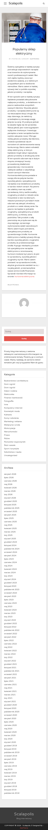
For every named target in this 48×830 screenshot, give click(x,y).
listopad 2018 (10, 790)
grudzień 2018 (10, 786)
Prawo (7, 435)
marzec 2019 (10, 776)
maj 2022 (8, 647)
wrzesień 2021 (10, 674)
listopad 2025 (10, 505)
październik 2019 (11, 752)
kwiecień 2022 (10, 650)
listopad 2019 (10, 749)
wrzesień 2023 (10, 593)
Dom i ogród (9, 384)
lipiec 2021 (9, 681)
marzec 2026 (10, 491)
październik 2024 (11, 549)
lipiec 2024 (9, 559)
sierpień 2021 (10, 678)
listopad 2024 (10, 545)
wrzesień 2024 (10, 552)
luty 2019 (8, 779)
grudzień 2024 (10, 542)
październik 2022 (11, 630)
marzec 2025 (10, 532)
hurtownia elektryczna (24, 276)
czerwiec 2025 (10, 521)
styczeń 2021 (10, 701)
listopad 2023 (10, 586)
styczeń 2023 (10, 620)
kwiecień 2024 (10, 569)
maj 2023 (8, 606)
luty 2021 (8, 698)
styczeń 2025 (10, 538)
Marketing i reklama (13, 421)
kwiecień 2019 (10, 773)
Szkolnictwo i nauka (12, 452)
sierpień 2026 (10, 474)
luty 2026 (8, 494)
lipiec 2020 (9, 722)
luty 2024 (8, 576)
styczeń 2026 (10, 498)
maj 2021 (8, 688)
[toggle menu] (5, 3)
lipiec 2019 (9, 762)
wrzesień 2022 (10, 633)
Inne (6, 404)
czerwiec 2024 (10, 562)
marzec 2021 (10, 695)
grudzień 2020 (10, 705)
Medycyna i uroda (12, 425)
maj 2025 (8, 525)
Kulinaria (8, 415)
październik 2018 (11, 793)
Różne (7, 438)
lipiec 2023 (9, 600)
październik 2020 (11, 712)
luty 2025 (8, 535)
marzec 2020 (10, 735)
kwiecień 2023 (10, 610)
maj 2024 (8, 566)
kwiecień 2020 (10, 732)
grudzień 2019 (10, 745)
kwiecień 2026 (10, 488)
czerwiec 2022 (10, 644)
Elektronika (34, 59)
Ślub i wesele (9, 445)
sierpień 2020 (10, 718)
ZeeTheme (24, 828)
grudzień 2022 (10, 623)
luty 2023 (8, 617)
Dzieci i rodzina (10, 391)
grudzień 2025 (10, 501)
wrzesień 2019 (10, 756)
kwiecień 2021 (10, 691)
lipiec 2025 (9, 518)
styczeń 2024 (10, 579)
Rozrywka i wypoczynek (14, 442)
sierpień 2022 (10, 637)
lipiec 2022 (9, 640)
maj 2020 (8, 728)
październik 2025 (11, 508)
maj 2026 (8, 484)
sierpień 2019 (10, 759)
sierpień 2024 (10, 555)
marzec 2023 (10, 613)
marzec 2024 (10, 572)
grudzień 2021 (10, 664)
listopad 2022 (10, 627)
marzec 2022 (10, 654)
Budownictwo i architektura (16, 381)
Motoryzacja (9, 428)
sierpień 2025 (10, 515)
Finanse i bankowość (13, 398)
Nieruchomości (10, 432)
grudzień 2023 (10, 583)
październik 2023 (11, 589)
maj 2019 (8, 769)
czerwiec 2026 (10, 481)
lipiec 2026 (9, 477)
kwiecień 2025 (10, 528)
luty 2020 (8, 739)
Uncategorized (10, 455)
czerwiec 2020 (10, 725)
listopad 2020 (10, 708)
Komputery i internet (13, 408)
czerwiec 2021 (10, 684)
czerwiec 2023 (10, 603)
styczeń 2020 (10, 742)
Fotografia (8, 401)
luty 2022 (8, 657)
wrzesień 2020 (10, 715)
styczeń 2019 (10, 783)
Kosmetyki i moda (12, 411)
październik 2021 (11, 671)
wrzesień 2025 (10, 511)
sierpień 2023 (10, 596)
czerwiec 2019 (10, 766)
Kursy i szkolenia (11, 418)
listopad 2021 (10, 667)
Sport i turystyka (11, 448)
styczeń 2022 (10, 661)
